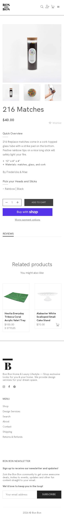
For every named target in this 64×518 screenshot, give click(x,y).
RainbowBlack (14, 188)
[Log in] (46, 7)
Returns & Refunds (13, 437)
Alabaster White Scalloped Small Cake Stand (46, 317)
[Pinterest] (14, 386)
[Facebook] (9, 386)
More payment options (27, 219)
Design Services (11, 411)
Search (6, 416)
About (6, 421)
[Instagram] (4, 386)
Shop (6, 406)
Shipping (7, 431)
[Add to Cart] (57, 325)
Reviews (8, 233)
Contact (7, 426)
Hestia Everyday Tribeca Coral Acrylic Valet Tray (15, 317)
